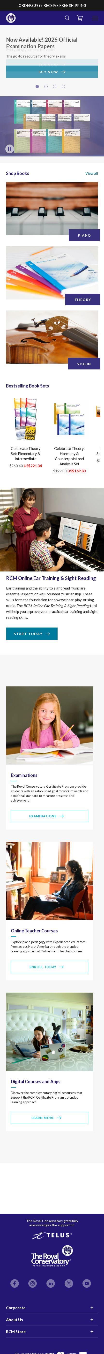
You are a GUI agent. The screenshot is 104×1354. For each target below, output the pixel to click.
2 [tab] (46, 87)
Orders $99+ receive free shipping (52, 5)
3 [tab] (55, 87)
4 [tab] (64, 87)
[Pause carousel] (9, 149)
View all (91, 174)
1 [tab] (38, 87)
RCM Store (16, 1331)
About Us (14, 1319)
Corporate (15, 1307)
